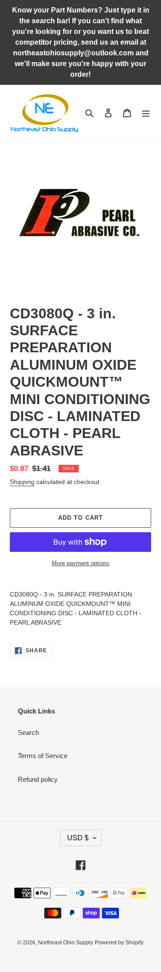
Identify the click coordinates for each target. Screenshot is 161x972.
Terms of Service (43, 755)
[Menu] (145, 112)
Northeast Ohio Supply (65, 942)
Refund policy (38, 779)
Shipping (22, 481)
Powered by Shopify (119, 942)
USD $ (78, 838)
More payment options (81, 563)
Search (28, 732)
